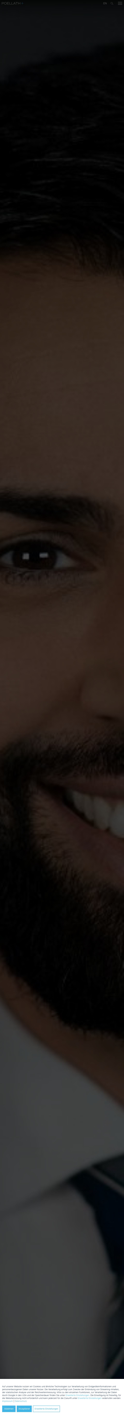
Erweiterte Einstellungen (77, 1395)
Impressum (7, 1401)
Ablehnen (9, 1409)
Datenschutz (21, 1401)
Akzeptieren (24, 1409)
